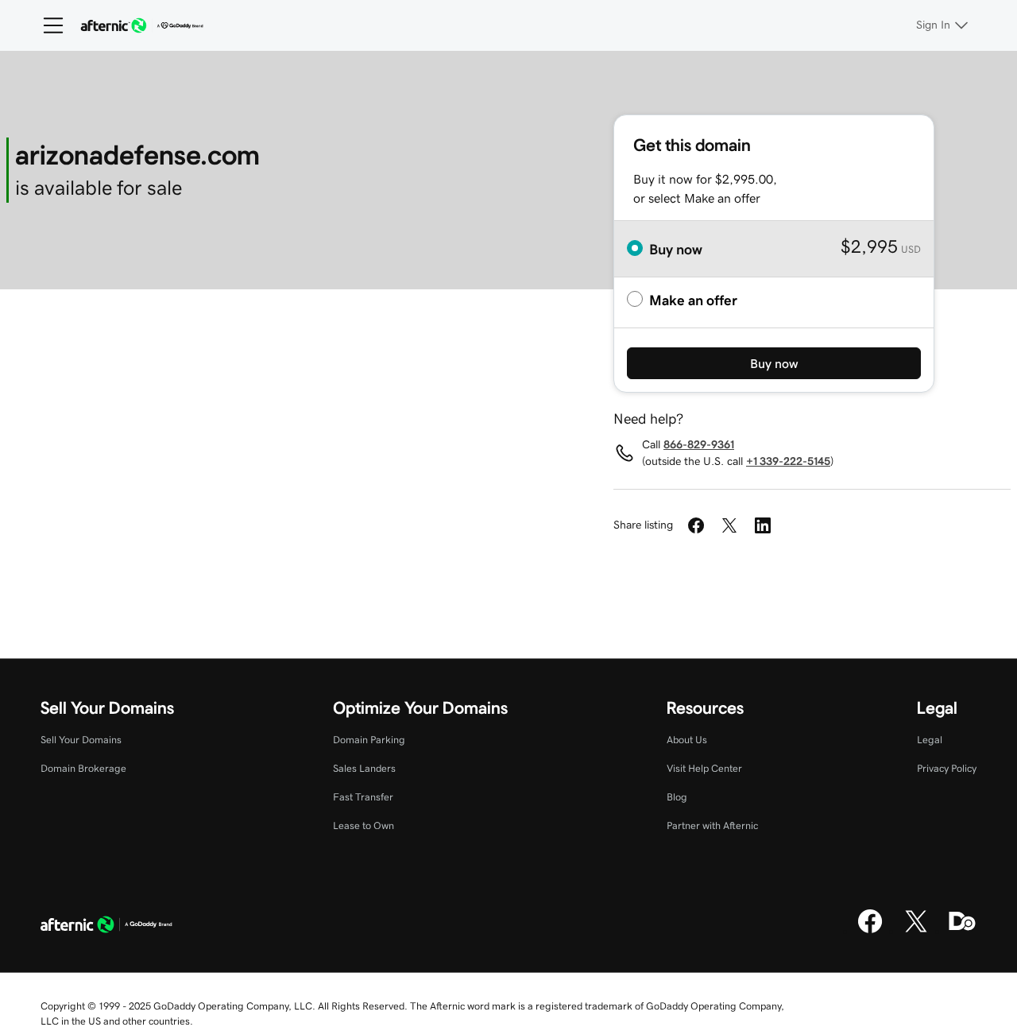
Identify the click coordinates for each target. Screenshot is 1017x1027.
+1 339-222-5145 (788, 461)
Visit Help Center (704, 768)
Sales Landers (364, 768)
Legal (929, 739)
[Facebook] (870, 930)
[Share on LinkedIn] (762, 525)
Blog (677, 797)
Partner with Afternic (712, 825)
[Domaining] (962, 930)
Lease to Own (363, 825)
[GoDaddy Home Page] (106, 926)
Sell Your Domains (81, 739)
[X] (916, 930)
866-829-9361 (698, 444)
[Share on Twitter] (729, 525)
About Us (687, 739)
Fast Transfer (363, 797)
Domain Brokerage (83, 768)
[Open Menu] (47, 25)
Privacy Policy (946, 768)
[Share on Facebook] (696, 525)
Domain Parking (369, 739)
